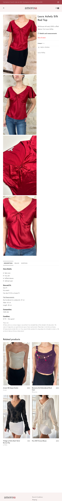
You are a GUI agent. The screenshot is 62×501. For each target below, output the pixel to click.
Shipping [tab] (24, 263)
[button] (43, 47)
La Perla (5, 445)
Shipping (34, 500)
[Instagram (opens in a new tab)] (58, 2)
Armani (5, 390)
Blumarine (34, 392)
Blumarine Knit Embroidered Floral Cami (42, 389)
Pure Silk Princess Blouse (39, 441)
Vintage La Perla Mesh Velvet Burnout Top (11, 442)
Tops (44, 43)
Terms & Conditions (37, 497)
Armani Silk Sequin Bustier (10, 388)
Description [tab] (8, 263)
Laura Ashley (41, 53)
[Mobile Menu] (3, 8)
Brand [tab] (17, 263)
